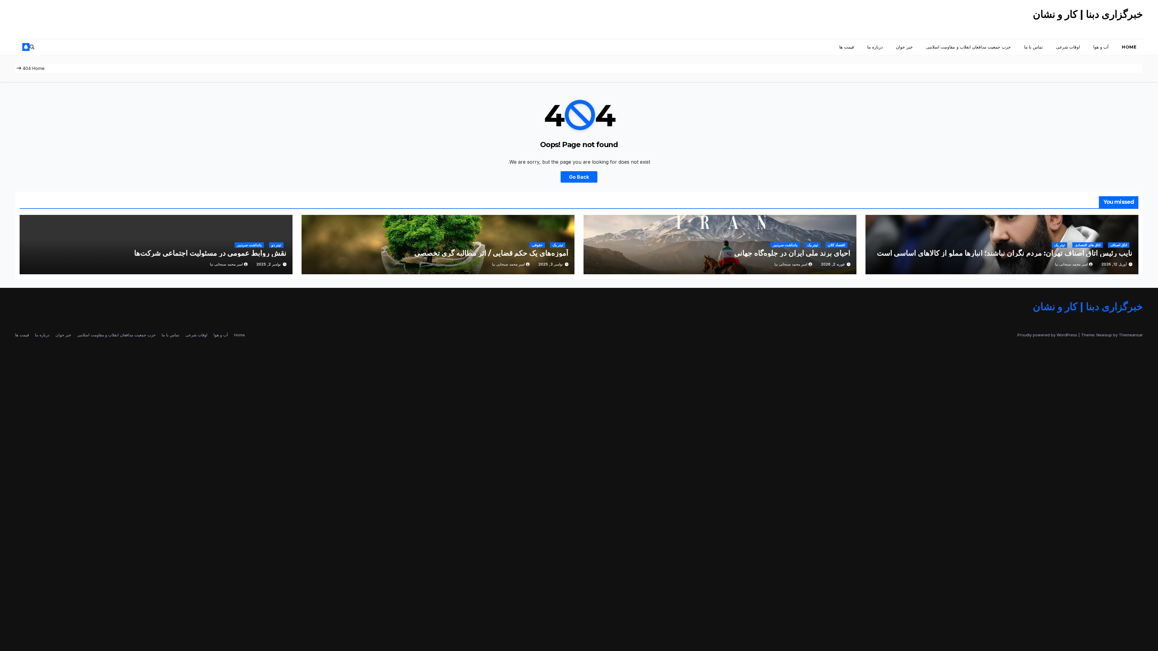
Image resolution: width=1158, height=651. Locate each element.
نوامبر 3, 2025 (550, 264)
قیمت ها (846, 47)
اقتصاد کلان (836, 245)
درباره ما (875, 47)
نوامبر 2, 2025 (268, 264)
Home (1129, 47)
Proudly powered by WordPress (1047, 334)
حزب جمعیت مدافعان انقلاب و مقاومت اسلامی (968, 47)
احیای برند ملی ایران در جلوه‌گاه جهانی (792, 253)
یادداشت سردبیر (785, 245)
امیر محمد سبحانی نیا (1071, 264)
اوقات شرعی (1068, 47)
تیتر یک (1059, 245)
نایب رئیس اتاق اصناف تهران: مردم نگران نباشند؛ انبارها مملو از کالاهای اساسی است (1004, 253)
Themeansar (1131, 334)
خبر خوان (904, 47)
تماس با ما (1033, 47)
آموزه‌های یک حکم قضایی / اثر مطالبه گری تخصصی (491, 253)
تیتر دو (276, 245)
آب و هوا (1101, 47)
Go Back (579, 177)
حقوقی (537, 245)
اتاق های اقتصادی (1087, 245)
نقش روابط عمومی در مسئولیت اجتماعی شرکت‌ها (210, 253)
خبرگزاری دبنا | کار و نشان (1088, 14)
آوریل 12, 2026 (1114, 264)
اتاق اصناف (1118, 245)
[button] (32, 47)
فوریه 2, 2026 (833, 264)
